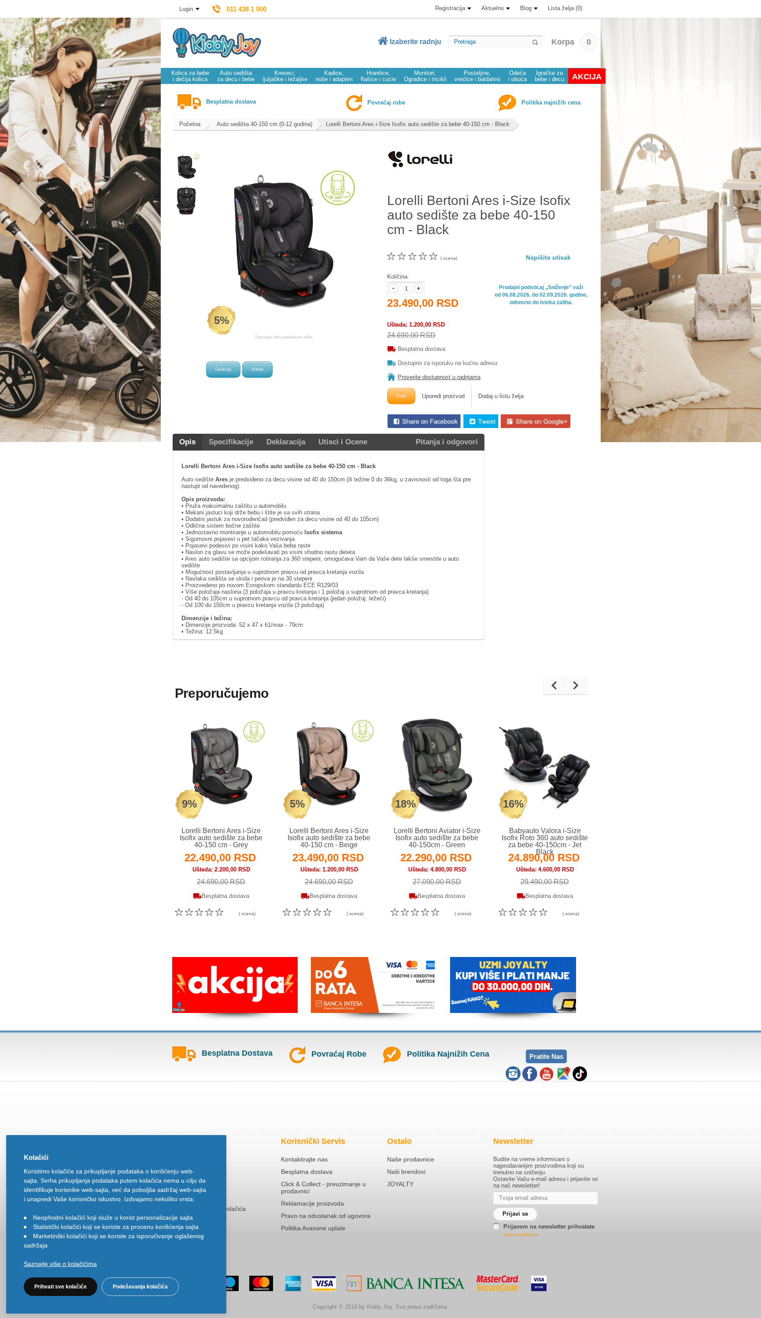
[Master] (261, 1283)
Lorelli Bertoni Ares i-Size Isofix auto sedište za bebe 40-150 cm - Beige (329, 838)
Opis (187, 442)
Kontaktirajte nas (304, 1159)
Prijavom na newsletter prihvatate (549, 1226)
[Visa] (324, 1283)
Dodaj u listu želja (501, 396)
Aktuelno (492, 8)
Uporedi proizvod (443, 396)
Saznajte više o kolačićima (60, 1263)
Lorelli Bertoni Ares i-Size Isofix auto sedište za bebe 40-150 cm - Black (418, 124)
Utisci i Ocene (342, 442)
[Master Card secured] (498, 1283)
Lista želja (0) (565, 8)
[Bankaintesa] (406, 1283)
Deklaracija (285, 442)
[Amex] (292, 1283)
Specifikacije (231, 442)
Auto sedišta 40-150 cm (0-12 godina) (264, 124)
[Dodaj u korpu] (240, 802)
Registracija (450, 8)
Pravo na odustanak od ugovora (325, 1215)
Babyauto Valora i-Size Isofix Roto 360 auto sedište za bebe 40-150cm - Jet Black (545, 841)
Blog (526, 8)
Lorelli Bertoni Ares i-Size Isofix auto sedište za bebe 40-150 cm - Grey (221, 838)
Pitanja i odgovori (447, 442)
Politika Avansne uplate (313, 1228)
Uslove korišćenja (521, 1234)
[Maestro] (227, 1283)
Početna (189, 124)
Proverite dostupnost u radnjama (439, 377)
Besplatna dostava (306, 1171)
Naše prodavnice (410, 1159)
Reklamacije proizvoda (312, 1203)
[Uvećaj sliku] (202, 802)
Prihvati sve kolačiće (60, 1287)
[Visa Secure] (539, 1283)
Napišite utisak (548, 257)
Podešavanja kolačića (140, 1287)
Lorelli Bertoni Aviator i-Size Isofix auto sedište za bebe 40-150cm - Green (437, 838)
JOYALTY (400, 1184)
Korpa (571, 41)
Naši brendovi (406, 1171)
